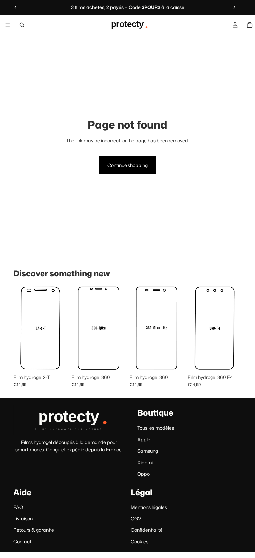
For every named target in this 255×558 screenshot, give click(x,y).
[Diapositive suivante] (234, 7)
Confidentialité (147, 530)
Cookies (139, 541)
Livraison (23, 518)
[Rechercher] (22, 25)
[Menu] (7, 25)
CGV (136, 518)
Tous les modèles (155, 428)
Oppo (143, 474)
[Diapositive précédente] (15, 7)
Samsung (147, 451)
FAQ (18, 507)
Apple (143, 439)
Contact (22, 541)
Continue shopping (127, 165)
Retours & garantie (33, 530)
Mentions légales (149, 507)
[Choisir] (57, 361)
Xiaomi (145, 462)
